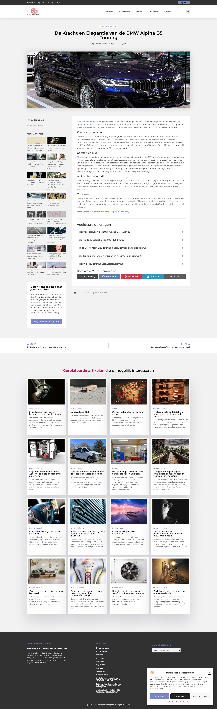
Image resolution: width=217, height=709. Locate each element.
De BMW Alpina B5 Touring (90, 121)
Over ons (139, 11)
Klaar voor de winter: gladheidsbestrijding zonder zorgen (35, 256)
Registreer (100, 665)
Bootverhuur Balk (80, 412)
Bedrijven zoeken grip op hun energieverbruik (169, 592)
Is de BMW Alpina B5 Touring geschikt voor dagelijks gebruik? (131, 248)
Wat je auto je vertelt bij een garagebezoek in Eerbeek (127, 472)
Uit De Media (124, 11)
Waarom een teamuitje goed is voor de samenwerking (56, 203)
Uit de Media (101, 651)
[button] (209, 673)
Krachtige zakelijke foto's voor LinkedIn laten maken (56, 256)
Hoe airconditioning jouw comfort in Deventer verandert (128, 592)
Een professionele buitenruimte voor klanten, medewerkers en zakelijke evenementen (55, 184)
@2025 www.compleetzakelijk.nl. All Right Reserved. (108, 705)
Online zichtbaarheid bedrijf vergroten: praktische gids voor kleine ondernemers (108, 691)
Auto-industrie (108, 26)
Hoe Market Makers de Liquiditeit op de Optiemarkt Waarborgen (36, 221)
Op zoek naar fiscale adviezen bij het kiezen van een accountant (35, 148)
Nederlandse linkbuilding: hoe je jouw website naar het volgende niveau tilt (108, 679)
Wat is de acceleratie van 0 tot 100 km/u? (131, 240)
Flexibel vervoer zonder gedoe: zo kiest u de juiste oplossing (87, 472)
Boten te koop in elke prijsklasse (123, 532)
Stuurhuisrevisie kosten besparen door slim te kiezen (56, 148)
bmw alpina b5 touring (96, 293)
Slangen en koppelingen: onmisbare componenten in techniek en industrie (168, 473)
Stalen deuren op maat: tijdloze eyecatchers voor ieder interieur (88, 533)
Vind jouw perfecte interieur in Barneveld (46, 592)
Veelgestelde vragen (37, 125)
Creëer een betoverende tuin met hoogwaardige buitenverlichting (86, 593)
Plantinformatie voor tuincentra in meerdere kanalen (35, 182)
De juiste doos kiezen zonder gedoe (128, 413)
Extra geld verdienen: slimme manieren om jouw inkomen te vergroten (108, 685)
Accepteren (159, 696)
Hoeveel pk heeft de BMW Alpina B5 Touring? (131, 232)
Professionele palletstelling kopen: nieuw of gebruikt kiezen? (168, 414)
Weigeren (180, 696)
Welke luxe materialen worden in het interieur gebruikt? (131, 256)
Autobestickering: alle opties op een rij (44, 532)
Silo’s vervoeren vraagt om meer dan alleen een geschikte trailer (56, 272)
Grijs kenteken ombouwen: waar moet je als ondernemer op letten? (45, 473)
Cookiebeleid (174, 702)
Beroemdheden (102, 648)
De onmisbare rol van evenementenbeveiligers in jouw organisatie (168, 533)
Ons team (153, 11)
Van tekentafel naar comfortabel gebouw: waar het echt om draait (56, 221)
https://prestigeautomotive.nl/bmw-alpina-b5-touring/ (103, 212)
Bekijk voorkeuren (201, 696)
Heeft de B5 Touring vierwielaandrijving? (131, 264)
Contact (167, 11)
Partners (109, 11)
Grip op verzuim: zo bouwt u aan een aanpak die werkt (36, 272)
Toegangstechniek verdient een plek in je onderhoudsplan (35, 164)
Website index (102, 675)
